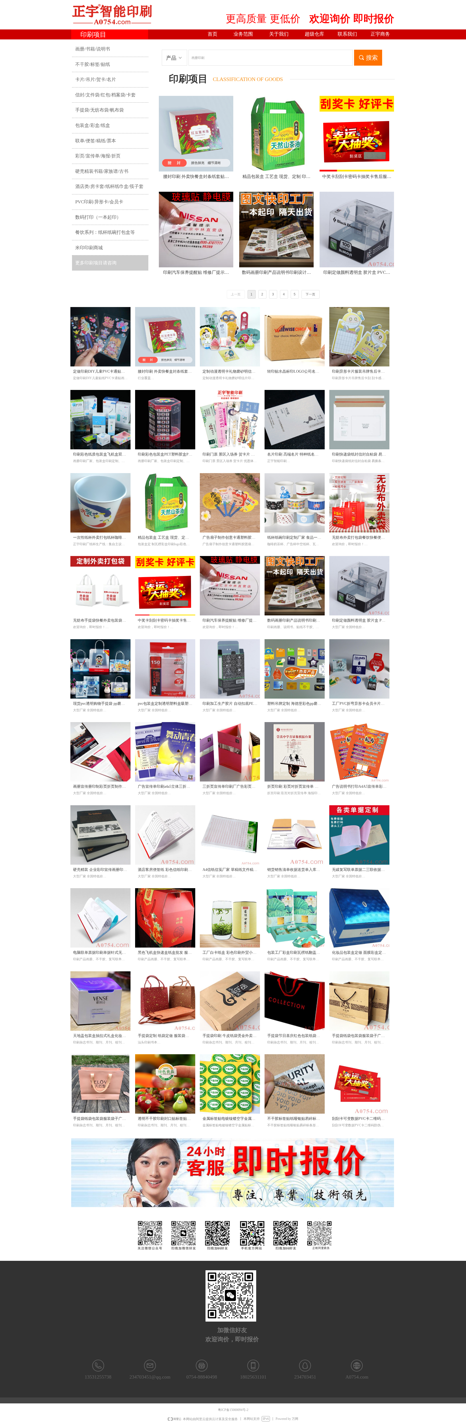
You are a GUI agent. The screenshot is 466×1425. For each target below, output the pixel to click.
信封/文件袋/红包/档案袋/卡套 (105, 94)
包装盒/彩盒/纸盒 (92, 125)
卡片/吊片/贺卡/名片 (95, 79)
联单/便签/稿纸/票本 (95, 140)
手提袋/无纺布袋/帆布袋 (99, 110)
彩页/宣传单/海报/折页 (98, 156)
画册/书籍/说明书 (92, 49)
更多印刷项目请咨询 (95, 262)
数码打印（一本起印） (98, 217)
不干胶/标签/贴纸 (92, 64)
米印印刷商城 (89, 247)
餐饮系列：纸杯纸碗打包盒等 (105, 232)
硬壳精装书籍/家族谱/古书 (101, 171)
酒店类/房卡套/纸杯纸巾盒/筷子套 (109, 186)
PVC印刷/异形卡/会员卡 (99, 201)
